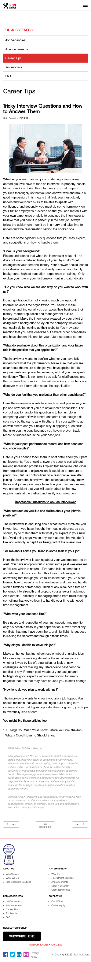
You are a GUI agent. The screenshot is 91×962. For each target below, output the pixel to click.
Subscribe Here (22, 936)
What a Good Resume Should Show (30, 735)
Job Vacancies (15, 40)
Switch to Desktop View (45, 944)
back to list (45, 827)
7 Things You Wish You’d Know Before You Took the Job (43, 730)
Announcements (16, 49)
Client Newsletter (60, 885)
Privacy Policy (35, 954)
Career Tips (13, 58)
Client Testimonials (60, 889)
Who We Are (12, 874)
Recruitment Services (62, 877)
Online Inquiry (58, 905)
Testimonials (13, 67)
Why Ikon (56, 874)
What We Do (12, 877)
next (78, 824)
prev (13, 824)
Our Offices (57, 901)
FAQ (8, 76)
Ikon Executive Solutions (18, 881)
